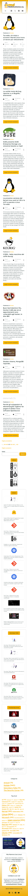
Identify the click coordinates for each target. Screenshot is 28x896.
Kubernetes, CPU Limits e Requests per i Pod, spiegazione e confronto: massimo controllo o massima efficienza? (13, 557)
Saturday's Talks (12, 788)
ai (4, 799)
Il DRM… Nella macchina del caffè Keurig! (13, 255)
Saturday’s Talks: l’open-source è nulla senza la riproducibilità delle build (14, 672)
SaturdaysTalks (11, 826)
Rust (4, 826)
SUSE (21, 828)
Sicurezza (7, 828)
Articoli (14, 493)
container (10, 803)
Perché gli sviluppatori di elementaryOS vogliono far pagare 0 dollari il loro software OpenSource (13, 408)
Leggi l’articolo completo (11, 68)
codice (4, 803)
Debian (6, 805)
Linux (7, 814)
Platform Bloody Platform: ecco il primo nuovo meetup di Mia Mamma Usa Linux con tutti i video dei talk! (14, 623)
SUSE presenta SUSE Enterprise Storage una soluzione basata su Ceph (13, 144)
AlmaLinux (10, 799)
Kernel (7, 811)
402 (12, 444)
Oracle (12, 822)
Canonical (6, 801)
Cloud (20, 801)
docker (19, 805)
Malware (21, 815)
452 (17, 444)
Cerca (3, 451)
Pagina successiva (6, 448)
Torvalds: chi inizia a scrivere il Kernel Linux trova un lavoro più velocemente (14, 38)
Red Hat (7, 824)
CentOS (14, 801)
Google (5, 809)
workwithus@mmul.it (11, 884)
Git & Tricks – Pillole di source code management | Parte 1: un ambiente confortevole (11, 597)
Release (16, 824)
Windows (6, 835)
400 (7, 444)
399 (5, 444)
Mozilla (4, 820)
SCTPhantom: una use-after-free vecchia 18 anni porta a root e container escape (13, 720)
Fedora (5, 807)
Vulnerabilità (17, 833)
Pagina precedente (7, 441)
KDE (22, 809)
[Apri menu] (5, 11)
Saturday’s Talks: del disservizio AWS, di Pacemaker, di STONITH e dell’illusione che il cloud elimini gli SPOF (13, 646)
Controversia (19, 803)
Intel (17, 809)
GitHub (14, 460)
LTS (15, 814)
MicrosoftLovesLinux (19, 817)
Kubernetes (18, 811)
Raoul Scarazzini (16, 859)
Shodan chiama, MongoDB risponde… (13, 362)
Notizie (12, 33)
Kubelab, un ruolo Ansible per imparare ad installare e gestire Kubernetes (13, 545)
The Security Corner (14, 707)
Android (16, 799)
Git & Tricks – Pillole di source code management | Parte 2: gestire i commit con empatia (13, 570)
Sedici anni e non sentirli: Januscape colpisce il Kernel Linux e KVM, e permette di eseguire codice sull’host (14, 769)
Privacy (20, 884)
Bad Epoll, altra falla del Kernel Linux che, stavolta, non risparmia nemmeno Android (13, 744)
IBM (12, 809)
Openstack (5, 822)
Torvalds (14, 830)
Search (22, 454)
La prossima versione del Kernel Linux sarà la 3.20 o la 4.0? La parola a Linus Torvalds (14, 201)
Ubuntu (7, 833)
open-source (16, 820)
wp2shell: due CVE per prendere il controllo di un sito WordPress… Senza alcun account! (13, 732)
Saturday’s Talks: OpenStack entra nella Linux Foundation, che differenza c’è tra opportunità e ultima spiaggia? (14, 684)
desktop (13, 805)
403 (14, 444)
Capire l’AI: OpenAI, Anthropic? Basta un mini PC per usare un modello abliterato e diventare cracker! (14, 506)
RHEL (22, 824)
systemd (5, 830)
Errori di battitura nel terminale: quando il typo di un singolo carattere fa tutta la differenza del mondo (14, 610)
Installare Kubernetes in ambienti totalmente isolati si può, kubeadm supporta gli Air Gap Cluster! (13, 584)
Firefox (11, 807)
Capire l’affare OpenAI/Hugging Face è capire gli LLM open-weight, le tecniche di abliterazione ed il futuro (14, 519)
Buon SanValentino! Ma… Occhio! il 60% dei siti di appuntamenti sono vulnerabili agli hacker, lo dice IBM (12, 312)
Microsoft (8, 817)
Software (16, 828)
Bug (22, 799)
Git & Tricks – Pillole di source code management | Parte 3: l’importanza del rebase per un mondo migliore (14, 532)
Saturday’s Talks (14, 633)
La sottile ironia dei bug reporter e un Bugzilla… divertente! (12, 93)
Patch (18, 822)
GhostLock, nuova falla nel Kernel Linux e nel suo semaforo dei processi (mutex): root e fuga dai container (14, 756)
